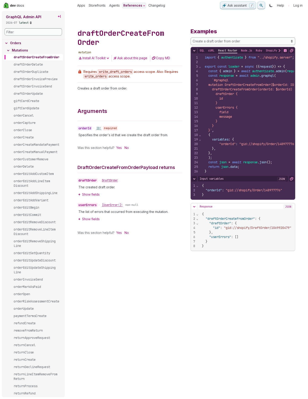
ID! (98, 128)
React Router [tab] (227, 50)
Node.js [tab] (246, 50)
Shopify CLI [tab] (274, 50)
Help (280, 5)
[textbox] (253, 114)
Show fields (91, 194)
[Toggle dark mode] (271, 5)
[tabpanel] (243, 114)
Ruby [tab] (259, 50)
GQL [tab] (202, 50)
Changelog (156, 5)
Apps (81, 5)
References (132, 5)
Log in (298, 5)
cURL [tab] (211, 50)
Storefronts (97, 5)
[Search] (261, 5)
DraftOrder (110, 180)
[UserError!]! (112, 205)
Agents (114, 5)
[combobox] (243, 41)
